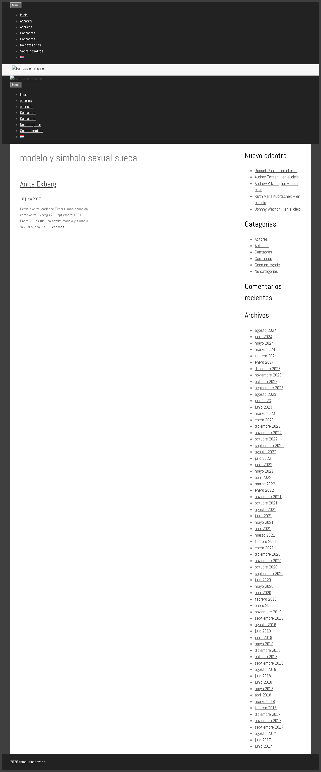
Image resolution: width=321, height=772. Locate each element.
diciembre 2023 (267, 368)
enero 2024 (264, 362)
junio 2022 (263, 464)
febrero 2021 (266, 541)
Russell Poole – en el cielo (276, 170)
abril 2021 (263, 528)
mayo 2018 (264, 688)
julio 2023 (263, 400)
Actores (26, 21)
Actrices (26, 27)
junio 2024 (263, 336)
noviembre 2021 (268, 496)
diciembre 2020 (267, 554)
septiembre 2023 (269, 388)
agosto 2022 (265, 452)
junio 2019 (263, 637)
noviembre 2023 (268, 375)
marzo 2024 (265, 349)
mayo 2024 (264, 343)
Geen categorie (267, 265)
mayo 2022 (264, 471)
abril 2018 (263, 695)
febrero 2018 (266, 708)
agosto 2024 (265, 330)
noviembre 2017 (268, 720)
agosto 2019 (265, 624)
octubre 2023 (266, 381)
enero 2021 (264, 548)
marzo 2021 (265, 535)
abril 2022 (263, 477)
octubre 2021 (266, 503)
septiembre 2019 (269, 618)
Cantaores (28, 39)
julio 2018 (263, 676)
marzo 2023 (265, 413)
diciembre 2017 (267, 714)
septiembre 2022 (269, 445)
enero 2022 (264, 490)
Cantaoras (28, 33)
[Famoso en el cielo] (26, 78)
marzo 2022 (265, 484)
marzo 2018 (265, 701)
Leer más (57, 227)
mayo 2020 (264, 586)
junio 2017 (263, 746)
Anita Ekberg (38, 184)
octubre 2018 (266, 656)
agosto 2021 (265, 509)
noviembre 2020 (268, 560)
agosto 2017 (265, 733)
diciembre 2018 (267, 650)
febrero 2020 (266, 599)
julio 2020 (263, 580)
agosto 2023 (265, 394)
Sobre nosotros (31, 51)
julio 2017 (263, 740)
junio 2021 (263, 516)
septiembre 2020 (269, 573)
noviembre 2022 (268, 432)
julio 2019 (263, 631)
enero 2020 (264, 605)
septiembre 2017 (269, 727)
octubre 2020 (266, 567)
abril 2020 (263, 592)
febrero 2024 (266, 356)
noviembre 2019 (268, 612)
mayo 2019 (264, 644)
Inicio (24, 15)
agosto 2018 (265, 669)
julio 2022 (263, 458)
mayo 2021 (264, 522)
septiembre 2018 (269, 663)
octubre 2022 (266, 439)
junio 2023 (263, 407)
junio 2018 (263, 682)
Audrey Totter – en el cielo (277, 177)
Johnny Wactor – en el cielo (278, 209)
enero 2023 (264, 420)
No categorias (30, 45)
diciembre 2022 (268, 426)
